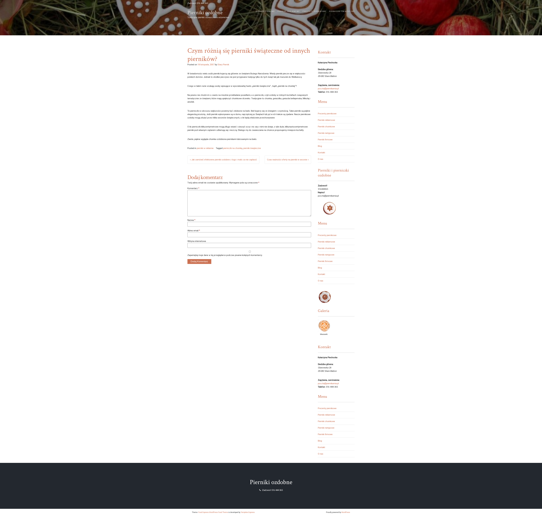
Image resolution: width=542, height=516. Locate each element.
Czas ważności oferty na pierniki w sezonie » (288, 159)
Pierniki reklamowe (289, 11)
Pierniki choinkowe (326, 126)
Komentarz (193, 188)
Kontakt (321, 152)
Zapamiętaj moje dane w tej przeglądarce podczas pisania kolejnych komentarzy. (224, 255)
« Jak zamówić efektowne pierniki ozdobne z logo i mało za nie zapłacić (223, 159)
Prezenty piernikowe (314, 11)
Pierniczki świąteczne (342, 11)
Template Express (248, 512)
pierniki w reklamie (205, 148)
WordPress (345, 512)
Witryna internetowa (196, 241)
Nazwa (191, 220)
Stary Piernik (223, 64)
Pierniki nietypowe (326, 133)
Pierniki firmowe (265, 11)
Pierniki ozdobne (205, 12)
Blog (320, 146)
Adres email (193, 230)
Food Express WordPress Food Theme (213, 512)
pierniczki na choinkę (232, 148)
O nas (320, 159)
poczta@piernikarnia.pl (328, 88)
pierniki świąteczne (252, 148)
